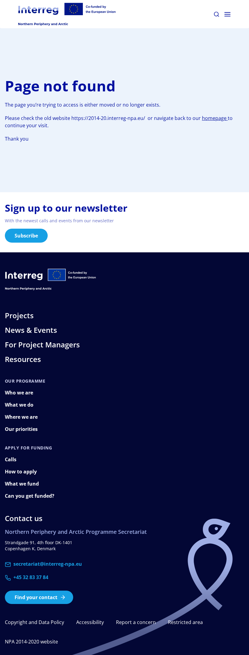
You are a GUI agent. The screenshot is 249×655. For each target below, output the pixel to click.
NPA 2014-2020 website (31, 641)
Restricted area (185, 622)
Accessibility (90, 622)
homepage (215, 118)
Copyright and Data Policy (34, 622)
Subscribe (26, 235)
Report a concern (136, 622)
